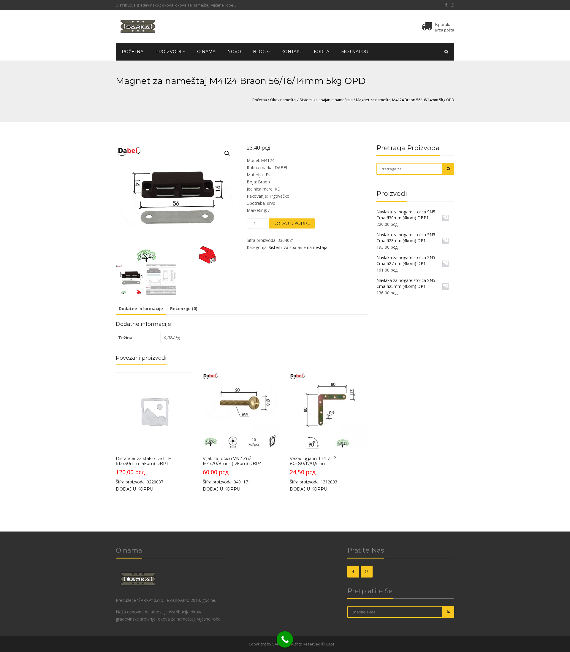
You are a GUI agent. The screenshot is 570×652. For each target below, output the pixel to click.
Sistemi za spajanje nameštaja (326, 99)
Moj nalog (354, 51)
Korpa (321, 51)
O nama (206, 51)
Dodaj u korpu (292, 223)
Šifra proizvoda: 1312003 (313, 470)
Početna (132, 51)
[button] (227, 153)
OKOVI (242, 644)
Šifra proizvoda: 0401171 (232, 470)
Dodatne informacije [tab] (141, 308)
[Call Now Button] (285, 639)
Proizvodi (169, 51)
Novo (234, 51)
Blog (260, 51)
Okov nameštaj (283, 99)
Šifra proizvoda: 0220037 (144, 470)
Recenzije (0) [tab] (183, 308)
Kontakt (291, 51)
